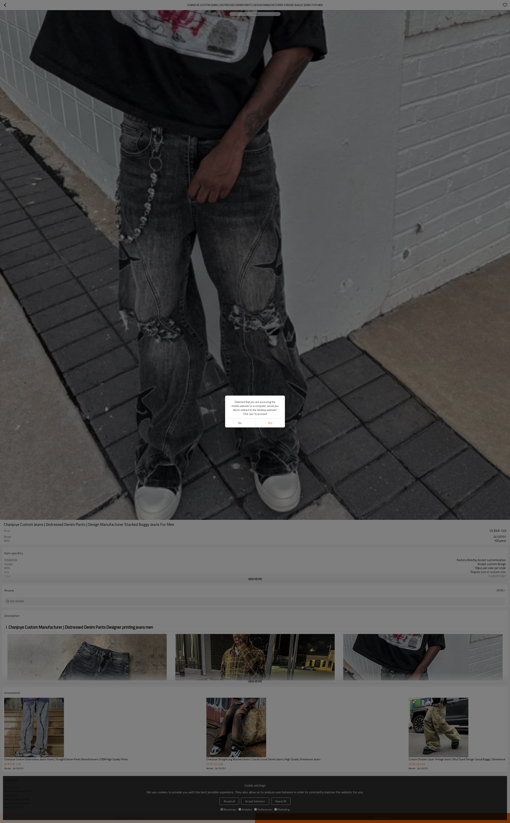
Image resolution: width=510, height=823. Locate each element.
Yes (270, 423)
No (240, 423)
